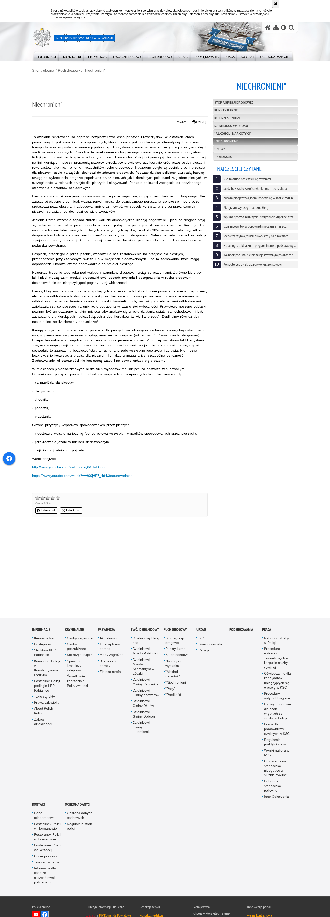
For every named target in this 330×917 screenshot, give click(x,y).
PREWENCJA (106, 630)
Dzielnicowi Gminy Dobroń (144, 715)
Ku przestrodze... (228, 118)
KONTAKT (38, 805)
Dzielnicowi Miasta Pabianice (146, 651)
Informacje (41, 630)
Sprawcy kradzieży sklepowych (76, 666)
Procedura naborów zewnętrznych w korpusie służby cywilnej (276, 658)
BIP (201, 639)
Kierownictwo (44, 639)
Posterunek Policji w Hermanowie (47, 827)
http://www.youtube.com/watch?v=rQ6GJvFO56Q (69, 467)
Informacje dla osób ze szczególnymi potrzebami (45, 876)
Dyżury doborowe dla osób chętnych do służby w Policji (277, 712)
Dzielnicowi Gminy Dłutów (143, 704)
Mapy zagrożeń (111, 656)
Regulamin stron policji (79, 827)
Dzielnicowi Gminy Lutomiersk (141, 727)
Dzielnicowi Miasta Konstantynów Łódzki (143, 667)
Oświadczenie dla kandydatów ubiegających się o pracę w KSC (277, 681)
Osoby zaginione (80, 639)
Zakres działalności (43, 722)
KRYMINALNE (74, 630)
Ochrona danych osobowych (79, 816)
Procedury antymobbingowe (277, 696)
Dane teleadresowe (44, 816)
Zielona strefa (110, 672)
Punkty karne (226, 110)
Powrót (181, 122)
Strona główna (43, 70)
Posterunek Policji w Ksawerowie (47, 837)
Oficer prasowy (45, 857)
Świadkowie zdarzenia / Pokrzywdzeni (77, 681)
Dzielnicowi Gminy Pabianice (145, 682)
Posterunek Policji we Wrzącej (47, 848)
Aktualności (108, 639)
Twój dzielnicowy (145, 630)
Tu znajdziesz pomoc (110, 647)
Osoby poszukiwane (77, 647)
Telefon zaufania (46, 863)
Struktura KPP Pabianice (45, 653)
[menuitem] (47, 56)
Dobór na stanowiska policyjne (272, 786)
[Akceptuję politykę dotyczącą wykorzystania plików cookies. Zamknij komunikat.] (275, 4)
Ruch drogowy (69, 70)
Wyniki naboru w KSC (276, 753)
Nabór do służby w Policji (276, 641)
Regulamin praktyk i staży (275, 742)
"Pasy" (219, 149)
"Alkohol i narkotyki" (232, 133)
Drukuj (201, 122)
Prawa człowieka (46, 703)
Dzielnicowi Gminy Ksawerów (146, 693)
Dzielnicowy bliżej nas (146, 641)
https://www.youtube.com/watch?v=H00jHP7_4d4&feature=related (82, 476)
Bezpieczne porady (108, 664)
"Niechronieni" (94, 70)
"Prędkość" (224, 156)
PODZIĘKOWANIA (241, 630)
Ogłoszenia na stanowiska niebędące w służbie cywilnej (275, 769)
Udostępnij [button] (48, 510)
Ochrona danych (78, 805)
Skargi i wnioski (210, 645)
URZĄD (201, 630)
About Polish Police (43, 711)
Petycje (203, 651)
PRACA (266, 630)
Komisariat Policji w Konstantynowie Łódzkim (47, 669)
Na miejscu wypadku (231, 126)
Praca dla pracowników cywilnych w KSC (277, 729)
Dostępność (43, 645)
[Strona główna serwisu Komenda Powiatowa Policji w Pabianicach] (268, 27)
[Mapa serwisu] (276, 27)
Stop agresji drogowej (233, 102)
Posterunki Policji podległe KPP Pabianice (47, 686)
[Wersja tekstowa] (283, 27)
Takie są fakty (44, 697)
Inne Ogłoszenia (276, 797)
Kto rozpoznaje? (79, 656)
